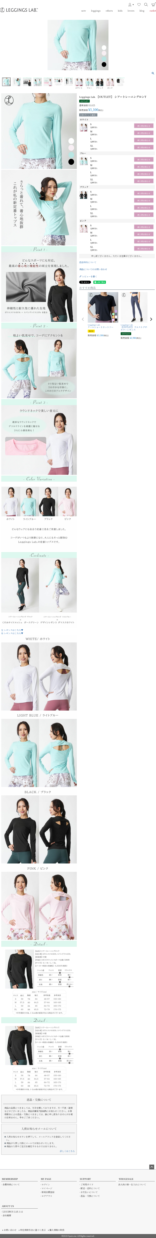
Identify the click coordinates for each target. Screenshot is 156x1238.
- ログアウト (46, 1195)
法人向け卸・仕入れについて (132, 1184)
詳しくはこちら (67, 1151)
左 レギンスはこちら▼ (12, 630)
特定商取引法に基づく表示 (33, 1229)
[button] (83, 319)
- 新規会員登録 (47, 1192)
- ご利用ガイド (86, 1184)
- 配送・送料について (89, 1188)
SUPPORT (85, 1178)
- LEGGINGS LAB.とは (12, 1211)
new (83, 10)
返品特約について (87, 262)
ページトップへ (151, 1167)
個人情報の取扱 (56, 1229)
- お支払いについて (88, 1192)
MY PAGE (46, 1178)
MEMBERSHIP (10, 1178)
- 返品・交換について (89, 1195)
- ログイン (45, 1184)
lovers (131, 10)
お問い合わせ (10, 1229)
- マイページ (46, 1188)
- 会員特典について (10, 1184)
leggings (96, 10)
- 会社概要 (6, 1215)
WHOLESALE (126, 1178)
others (109, 10)
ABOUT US (8, 1206)
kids (120, 10)
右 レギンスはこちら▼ (12, 633)
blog (142, 10)
